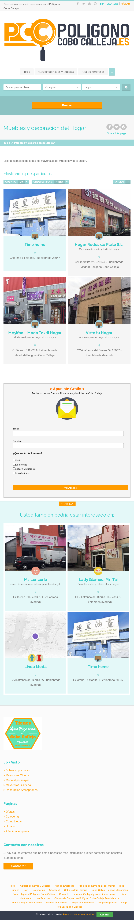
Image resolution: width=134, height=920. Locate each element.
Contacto (64, 894)
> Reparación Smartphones (20, 789)
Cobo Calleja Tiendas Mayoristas (109, 890)
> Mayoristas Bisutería (17, 785)
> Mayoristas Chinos (16, 775)
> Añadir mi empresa (16, 831)
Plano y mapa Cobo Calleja (27, 902)
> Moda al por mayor (16, 780)
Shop (124, 902)
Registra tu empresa (83, 902)
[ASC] (128, 182)
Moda (18, 460)
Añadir (125, 3)
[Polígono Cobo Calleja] (67, 40)
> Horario (9, 826)
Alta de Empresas (93, 71)
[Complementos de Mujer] (98, 571)
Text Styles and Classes (69, 906)
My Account (26, 898)
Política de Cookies (56, 902)
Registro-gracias (107, 902)
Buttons (15, 890)
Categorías (39, 890)
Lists (123, 894)
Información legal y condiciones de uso (94, 894)
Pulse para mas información (78, 914)
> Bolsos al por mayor (16, 770)
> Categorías (11, 816)
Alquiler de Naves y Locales (56, 71)
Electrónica (21, 464)
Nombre (17, 441)
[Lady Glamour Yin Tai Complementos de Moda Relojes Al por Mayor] (98, 548)
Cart (26, 890)
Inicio (27, 71)
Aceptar (104, 914)
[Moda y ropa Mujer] (39, 658)
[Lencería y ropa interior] (35, 571)
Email (16, 428)
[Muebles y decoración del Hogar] (35, 236)
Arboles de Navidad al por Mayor (97, 885)
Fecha (59, 181)
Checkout (54, 890)
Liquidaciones (22, 473)
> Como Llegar (12, 821)
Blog (121, 885)
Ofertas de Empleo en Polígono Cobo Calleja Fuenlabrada (86, 898)
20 (21, 181)
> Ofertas (9, 811)
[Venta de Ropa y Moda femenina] (35, 635)
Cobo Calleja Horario (75, 890)
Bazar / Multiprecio (25, 468)
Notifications (43, 898)
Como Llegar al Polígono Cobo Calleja (34, 894)
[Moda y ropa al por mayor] (32, 658)
